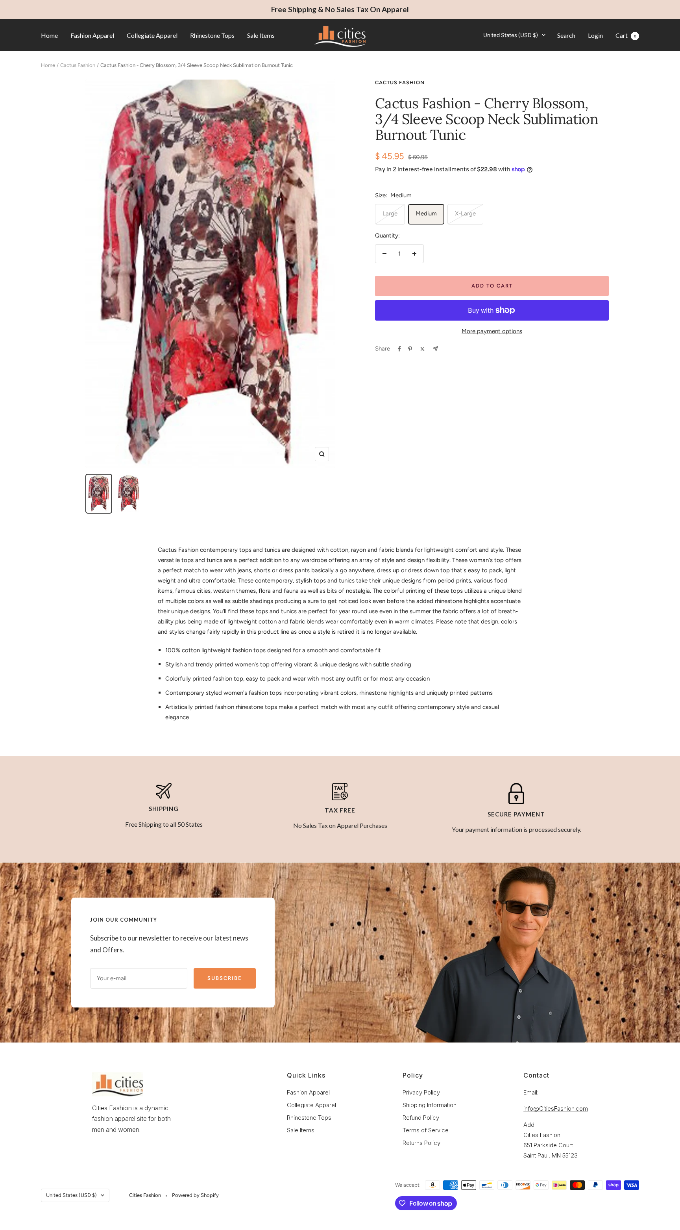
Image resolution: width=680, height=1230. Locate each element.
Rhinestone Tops (212, 35)
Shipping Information (429, 1105)
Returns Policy (421, 1143)
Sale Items (261, 35)
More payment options (492, 331)
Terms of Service (426, 1130)
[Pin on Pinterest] (410, 349)
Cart (625, 35)
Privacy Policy (421, 1092)
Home (49, 35)
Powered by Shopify (195, 1195)
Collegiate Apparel (152, 35)
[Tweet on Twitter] (422, 349)
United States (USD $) (510, 35)
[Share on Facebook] (399, 349)
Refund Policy (421, 1117)
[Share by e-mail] (435, 348)
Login (595, 35)
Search (566, 35)
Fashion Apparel (92, 35)
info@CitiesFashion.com (555, 1108)
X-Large (465, 213)
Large (389, 213)
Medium (426, 213)
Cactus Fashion (77, 65)
